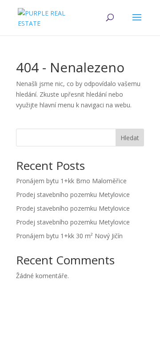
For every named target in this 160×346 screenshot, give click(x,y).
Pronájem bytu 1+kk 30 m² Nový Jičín (69, 236)
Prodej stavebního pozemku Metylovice (73, 194)
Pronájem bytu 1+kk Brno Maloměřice (71, 181)
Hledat (129, 138)
